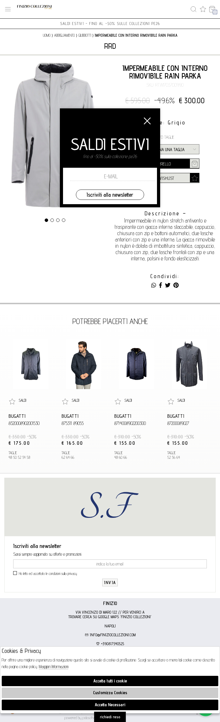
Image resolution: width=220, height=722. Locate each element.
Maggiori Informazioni (53, 666)
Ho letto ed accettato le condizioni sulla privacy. (48, 573)
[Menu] (7, 9)
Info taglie (165, 137)
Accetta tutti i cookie (110, 681)
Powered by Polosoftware (82, 717)
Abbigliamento (64, 35)
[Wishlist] (203, 9)
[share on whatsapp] (153, 285)
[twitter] (167, 285)
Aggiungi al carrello (152, 164)
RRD (110, 45)
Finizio (110, 603)
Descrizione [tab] (162, 213)
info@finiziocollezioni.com (112, 635)
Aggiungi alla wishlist (154, 178)
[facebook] (160, 285)
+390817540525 (112, 643)
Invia (110, 582)
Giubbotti (84, 35)
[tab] (110, 603)
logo (34, 9)
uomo (46, 35)
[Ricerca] (193, 9)
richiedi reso (110, 717)
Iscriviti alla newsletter (110, 195)
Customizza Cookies (110, 692)
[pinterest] (176, 285)
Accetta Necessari (110, 704)
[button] (46, 220)
